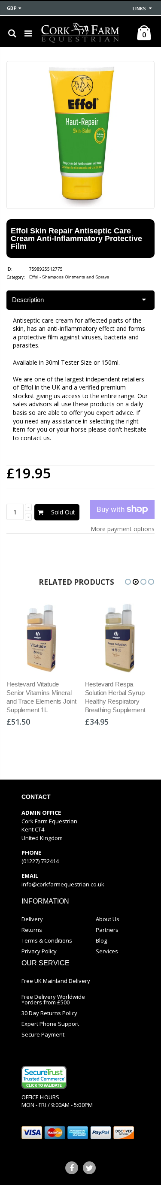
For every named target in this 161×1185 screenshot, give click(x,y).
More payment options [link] (123, 529)
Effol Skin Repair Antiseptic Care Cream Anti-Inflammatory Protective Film (76, 239)
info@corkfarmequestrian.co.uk (62, 884)
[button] (128, 582)
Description (28, 299)
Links (139, 8)
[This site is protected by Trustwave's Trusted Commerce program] (44, 1077)
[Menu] (28, 33)
